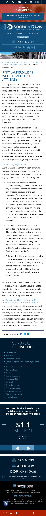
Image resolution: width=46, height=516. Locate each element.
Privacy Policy (26, 496)
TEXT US (34, 513)
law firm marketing (13, 492)
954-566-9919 (36, 325)
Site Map (17, 496)
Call (13, 2)
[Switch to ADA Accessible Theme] (6, 503)
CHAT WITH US (11, 513)
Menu (36, 2)
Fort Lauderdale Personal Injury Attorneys (16, 62)
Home (7, 2)
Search (25, 2)
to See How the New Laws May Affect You (23, 16)
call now (23, 37)
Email (19, 2)
